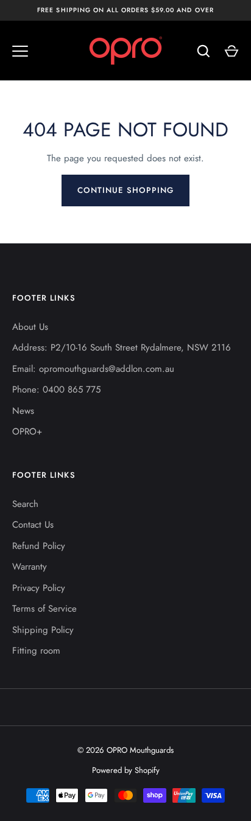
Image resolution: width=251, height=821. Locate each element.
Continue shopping (125, 190)
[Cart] (231, 51)
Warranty (29, 566)
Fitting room (36, 650)
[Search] (203, 51)
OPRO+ (27, 431)
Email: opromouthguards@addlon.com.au (93, 369)
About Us (30, 327)
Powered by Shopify (126, 770)
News (23, 410)
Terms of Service (44, 608)
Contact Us (33, 524)
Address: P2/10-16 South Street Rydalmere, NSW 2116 (121, 347)
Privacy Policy (38, 588)
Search (25, 504)
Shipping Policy (43, 630)
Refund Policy (38, 546)
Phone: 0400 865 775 (56, 389)
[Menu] (20, 51)
